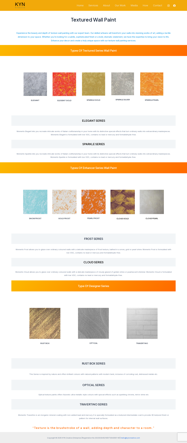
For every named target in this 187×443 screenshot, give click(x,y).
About (106, 5)
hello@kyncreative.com (130, 438)
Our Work (120, 5)
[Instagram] (168, 5)
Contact (157, 5)
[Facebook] (174, 5)
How (145, 5)
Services (93, 5)
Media (134, 5)
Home (80, 5)
